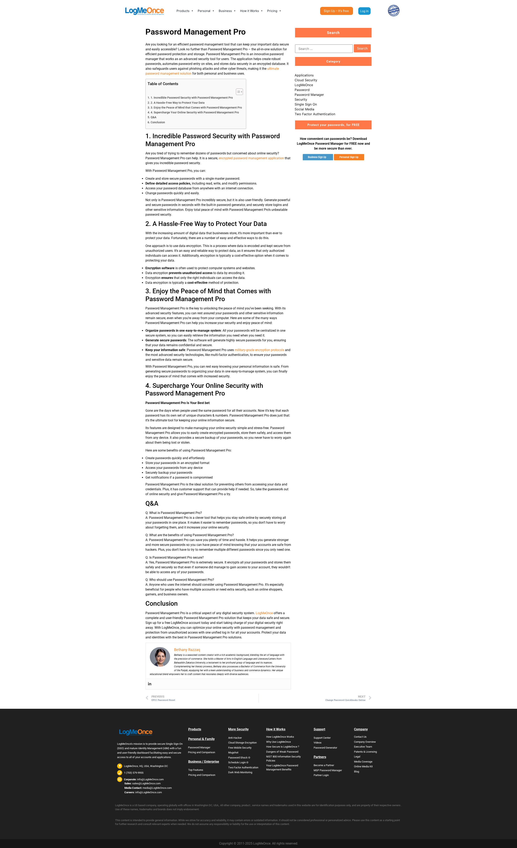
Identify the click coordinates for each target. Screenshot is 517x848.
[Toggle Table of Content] (237, 91)
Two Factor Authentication (315, 114)
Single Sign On (306, 104)
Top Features (195, 769)
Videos (318, 742)
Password (302, 90)
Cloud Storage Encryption (242, 742)
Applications (304, 75)
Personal (204, 11)
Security (301, 99)
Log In (364, 11)
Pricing (272, 11)
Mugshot (233, 752)
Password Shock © (239, 757)
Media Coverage (363, 761)
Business (225, 11)
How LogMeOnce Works (280, 736)
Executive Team (363, 746)
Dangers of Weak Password (282, 751)
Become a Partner (324, 765)
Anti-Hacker (235, 737)
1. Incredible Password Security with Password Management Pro (192, 97)
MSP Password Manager (328, 770)
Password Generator (325, 747)
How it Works (249, 11)
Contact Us (360, 736)
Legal (357, 756)
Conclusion (158, 122)
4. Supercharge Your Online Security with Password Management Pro (195, 112)
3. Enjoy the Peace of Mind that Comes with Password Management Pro (196, 107)
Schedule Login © (238, 762)
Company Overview (365, 741)
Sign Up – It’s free (336, 11)
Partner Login (321, 775)
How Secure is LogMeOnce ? (282, 746)
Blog (356, 771)
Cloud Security (306, 80)
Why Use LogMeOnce (278, 741)
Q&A (153, 117)
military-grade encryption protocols (259, 350)
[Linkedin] (149, 684)
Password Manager (309, 95)
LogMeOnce (264, 613)
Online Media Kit (363, 766)
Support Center (322, 737)
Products (183, 11)
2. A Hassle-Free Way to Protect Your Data (178, 102)
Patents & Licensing (365, 751)
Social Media (304, 109)
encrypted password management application (251, 158)
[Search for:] (324, 48)
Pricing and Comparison (201, 752)
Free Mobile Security (239, 747)
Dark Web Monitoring (240, 772)
